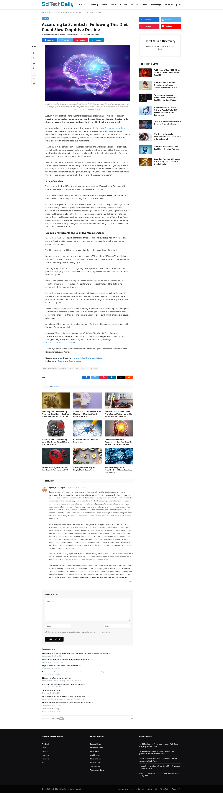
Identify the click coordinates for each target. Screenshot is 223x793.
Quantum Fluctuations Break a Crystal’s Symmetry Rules (167, 122)
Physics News (95, 759)
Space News (95, 766)
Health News (95, 755)
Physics (123, 5)
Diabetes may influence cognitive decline (56, 678)
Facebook (45, 744)
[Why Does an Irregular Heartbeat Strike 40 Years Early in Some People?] (145, 137)
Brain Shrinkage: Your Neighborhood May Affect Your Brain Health (118, 469)
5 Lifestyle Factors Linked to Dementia (85, 440)
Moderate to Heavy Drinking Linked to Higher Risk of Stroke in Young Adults (55, 441)
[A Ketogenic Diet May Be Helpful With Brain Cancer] (87, 456)
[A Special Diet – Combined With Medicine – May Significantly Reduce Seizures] (87, 400)
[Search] (180, 4)
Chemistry (93, 5)
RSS (43, 762)
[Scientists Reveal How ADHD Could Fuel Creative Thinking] (145, 149)
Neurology (94, 368)
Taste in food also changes (51, 709)
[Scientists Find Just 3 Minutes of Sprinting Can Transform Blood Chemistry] (145, 162)
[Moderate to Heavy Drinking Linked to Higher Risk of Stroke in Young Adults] (56, 428)
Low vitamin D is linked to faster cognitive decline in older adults (63, 684)
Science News (95, 762)
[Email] (33, 78)
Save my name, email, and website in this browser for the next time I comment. (79, 632)
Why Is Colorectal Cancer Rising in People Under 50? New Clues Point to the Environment (165, 111)
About (133, 789)
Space (144, 5)
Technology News (97, 770)
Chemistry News (96, 748)
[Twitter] (33, 58)
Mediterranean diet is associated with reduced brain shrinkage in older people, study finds (72, 672)
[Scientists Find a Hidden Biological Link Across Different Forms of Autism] (145, 85)
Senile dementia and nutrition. (52, 690)
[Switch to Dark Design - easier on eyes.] (176, 5)
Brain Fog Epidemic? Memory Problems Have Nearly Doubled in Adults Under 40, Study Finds (55, 413)
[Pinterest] (33, 68)
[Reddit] (33, 83)
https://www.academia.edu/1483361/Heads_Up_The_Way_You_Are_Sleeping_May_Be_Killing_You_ (88, 577)
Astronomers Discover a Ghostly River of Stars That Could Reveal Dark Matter (165, 97)
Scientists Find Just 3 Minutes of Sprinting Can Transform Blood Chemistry (167, 161)
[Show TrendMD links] (132, 718)
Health (113, 5)
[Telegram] (33, 73)
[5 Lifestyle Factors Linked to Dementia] (87, 428)
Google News (75, 361)
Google (61, 361)
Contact (141, 789)
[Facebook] (33, 53)
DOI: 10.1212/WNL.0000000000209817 (62, 342)
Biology (82, 5)
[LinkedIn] (33, 63)
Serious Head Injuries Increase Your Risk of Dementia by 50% (55, 468)
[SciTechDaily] (57, 4)
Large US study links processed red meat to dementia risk (61, 666)
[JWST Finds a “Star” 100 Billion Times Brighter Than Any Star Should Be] (145, 72)
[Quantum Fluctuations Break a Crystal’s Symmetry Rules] (145, 124)
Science (134, 5)
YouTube (45, 751)
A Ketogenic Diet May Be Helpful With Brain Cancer (84, 468)
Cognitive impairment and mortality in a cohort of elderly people (63, 696)
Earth (104, 5)
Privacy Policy (164, 789)
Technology (156, 5)
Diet (77, 368)
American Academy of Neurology (110, 128)
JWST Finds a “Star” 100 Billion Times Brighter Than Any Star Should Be (167, 72)
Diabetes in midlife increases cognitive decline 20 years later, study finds (66, 703)
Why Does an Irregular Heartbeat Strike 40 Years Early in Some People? (167, 136)
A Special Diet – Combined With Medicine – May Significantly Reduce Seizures (87, 413)
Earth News (94, 751)
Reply (130, 582)
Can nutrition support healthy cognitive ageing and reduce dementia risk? (66, 659)
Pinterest (45, 755)
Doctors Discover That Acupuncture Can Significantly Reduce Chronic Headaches (118, 441)
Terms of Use (176, 789)
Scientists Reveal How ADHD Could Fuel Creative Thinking (166, 147)
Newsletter (46, 759)
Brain (71, 368)
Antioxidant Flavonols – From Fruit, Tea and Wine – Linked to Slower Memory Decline (118, 413)
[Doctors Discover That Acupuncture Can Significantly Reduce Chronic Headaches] (119, 428)
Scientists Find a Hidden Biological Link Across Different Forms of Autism (165, 85)
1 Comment (86, 35)
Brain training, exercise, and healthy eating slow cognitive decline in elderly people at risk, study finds (76, 653)
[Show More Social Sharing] (107, 40)
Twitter (44, 748)
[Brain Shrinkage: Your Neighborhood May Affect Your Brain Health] (119, 456)
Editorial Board (152, 789)
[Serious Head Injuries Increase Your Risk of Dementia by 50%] (56, 456)
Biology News (95, 744)
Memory (84, 368)
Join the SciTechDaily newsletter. (87, 358)
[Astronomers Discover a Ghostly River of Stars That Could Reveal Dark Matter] (145, 98)
